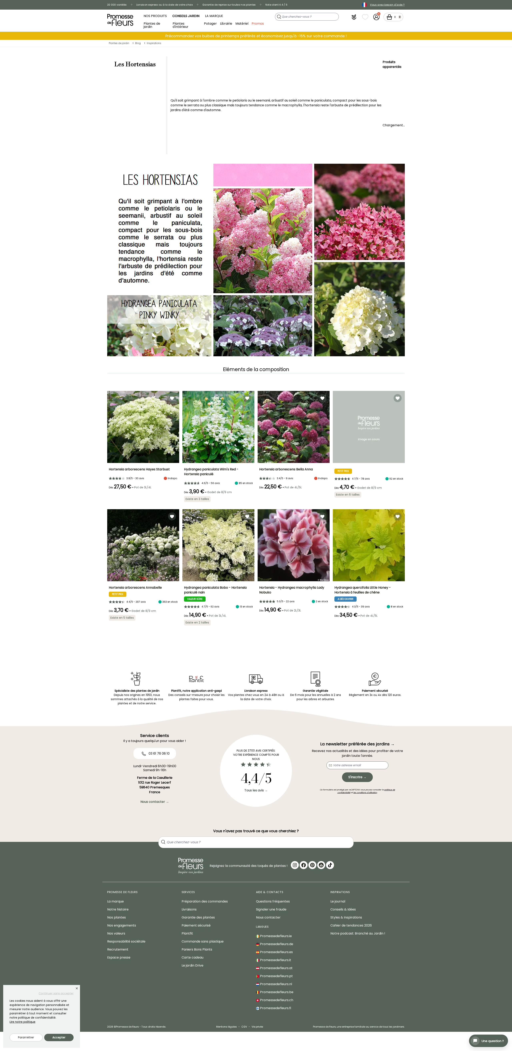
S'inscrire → (357, 777)
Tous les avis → (256, 790)
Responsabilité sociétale (126, 941)
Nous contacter (268, 917)
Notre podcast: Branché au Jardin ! (357, 933)
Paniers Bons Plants (197, 949)
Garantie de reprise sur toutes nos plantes (229, 4)
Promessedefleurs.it (275, 960)
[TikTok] (330, 865)
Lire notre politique (22, 1022)
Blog (138, 43)
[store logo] (120, 20)
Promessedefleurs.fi (275, 1008)
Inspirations (154, 43)
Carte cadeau (192, 957)
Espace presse (118, 957)
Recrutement (117, 949)
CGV (244, 1026)
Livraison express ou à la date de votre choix (164, 4)
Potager (210, 23)
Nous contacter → (154, 801)
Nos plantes (116, 917)
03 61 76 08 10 (159, 753)
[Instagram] (294, 865)
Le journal (337, 901)
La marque (214, 16)
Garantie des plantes (198, 917)
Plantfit (187, 933)
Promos (258, 23)
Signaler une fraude (271, 909)
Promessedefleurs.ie (275, 936)
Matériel (241, 23)
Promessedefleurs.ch (276, 1000)
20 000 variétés (117, 4)
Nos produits (155, 16)
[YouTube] (321, 865)
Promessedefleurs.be (276, 992)
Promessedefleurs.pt (276, 976)
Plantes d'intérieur (180, 24)
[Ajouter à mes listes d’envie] (172, 398)
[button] (354, 17)
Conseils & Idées (343, 909)
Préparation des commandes (205, 901)
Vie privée (257, 1026)
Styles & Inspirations (346, 917)
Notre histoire (118, 909)
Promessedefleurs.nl (275, 984)
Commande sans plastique (203, 941)
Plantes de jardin (152, 24)
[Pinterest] (312, 865)
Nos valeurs (116, 933)
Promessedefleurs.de (276, 944)
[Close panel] (76, 988)
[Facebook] (303, 865)
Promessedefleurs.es (276, 952)
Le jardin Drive (192, 965)
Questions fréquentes (273, 901)
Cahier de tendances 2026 (351, 925)
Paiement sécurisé (196, 925)
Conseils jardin (185, 16)
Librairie (226, 23)
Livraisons (189, 909)
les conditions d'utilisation (365, 792)
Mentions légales (226, 1026)
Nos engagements (121, 925)
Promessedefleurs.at (276, 968)
